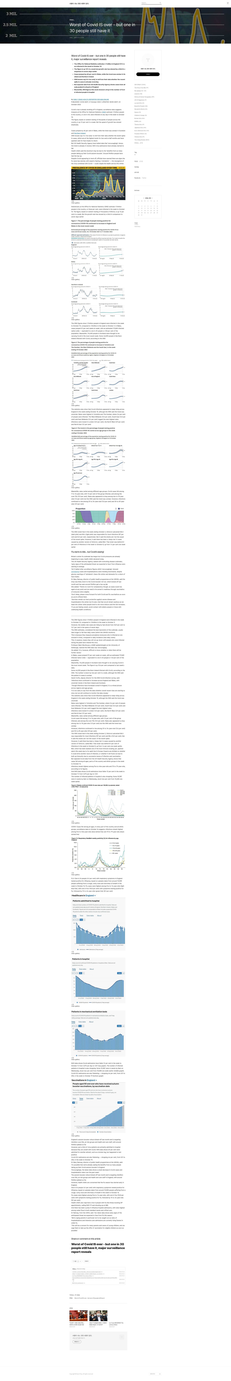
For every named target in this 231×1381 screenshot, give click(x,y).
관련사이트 (152, 1374)
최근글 (136, 161)
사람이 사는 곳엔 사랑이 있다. (79, 4)
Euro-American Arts (141, 130)
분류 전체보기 (140, 84)
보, (135, 154)
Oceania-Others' (140, 133)
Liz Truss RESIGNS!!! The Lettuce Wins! (82, 1275)
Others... (74, 1268)
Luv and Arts (139, 103)
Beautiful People (140, 106)
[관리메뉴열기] (227, 3)
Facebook (137, 178)
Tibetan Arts (139, 124)
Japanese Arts (140, 127)
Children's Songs (140, 115)
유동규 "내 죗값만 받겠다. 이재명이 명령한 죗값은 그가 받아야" (87, 1273)
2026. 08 (148, 198)
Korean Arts (139, 118)
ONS (103, 112)
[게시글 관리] (80, 1261)
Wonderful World (140, 109)
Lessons (138, 94)
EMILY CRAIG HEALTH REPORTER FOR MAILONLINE (91, 99)
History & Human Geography (144, 97)
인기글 (141, 161)
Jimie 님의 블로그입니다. (79, 1338)
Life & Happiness (140, 100)
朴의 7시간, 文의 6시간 (77, 1283)
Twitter (144, 178)
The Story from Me (141, 87)
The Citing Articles (141, 140)
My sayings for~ (140, 90)
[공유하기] (78, 1261)
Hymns (137, 112)
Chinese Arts (139, 137)
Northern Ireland (79, 133)
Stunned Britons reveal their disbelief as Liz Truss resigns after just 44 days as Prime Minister (94, 1278)
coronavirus (75, 572)
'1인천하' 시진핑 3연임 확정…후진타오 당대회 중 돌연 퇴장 (86, 1271)
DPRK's (137, 121)
